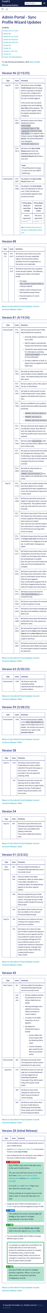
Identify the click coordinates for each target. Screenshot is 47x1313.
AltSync (27, 1186)
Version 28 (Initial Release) (12, 57)
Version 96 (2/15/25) (10, 31)
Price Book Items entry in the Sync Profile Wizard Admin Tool (31, 229)
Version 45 (7, 54)
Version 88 (7, 34)
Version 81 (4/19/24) (10, 36)
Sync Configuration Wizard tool (23, 1149)
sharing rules (14, 1178)
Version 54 (7, 48)
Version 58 (7, 45)
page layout (32, 1231)
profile (19, 1176)
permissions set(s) (29, 1176)
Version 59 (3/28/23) (10, 42)
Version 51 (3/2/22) (10, 51)
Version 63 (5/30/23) (10, 39)
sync (19, 1186)
